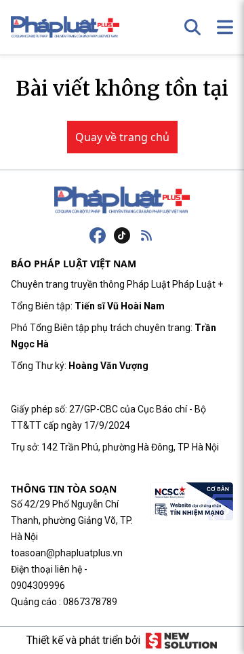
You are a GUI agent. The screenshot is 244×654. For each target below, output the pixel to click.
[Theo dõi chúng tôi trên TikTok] (122, 235)
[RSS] (146, 235)
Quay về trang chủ (122, 137)
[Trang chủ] (122, 200)
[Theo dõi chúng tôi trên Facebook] (97, 235)
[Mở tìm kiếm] (192, 27)
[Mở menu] (225, 27)
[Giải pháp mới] (181, 640)
